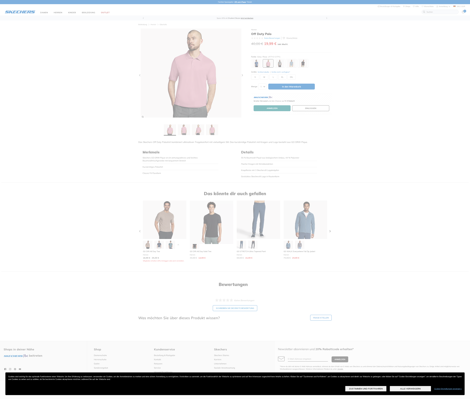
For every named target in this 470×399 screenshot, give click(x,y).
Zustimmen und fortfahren (366, 388)
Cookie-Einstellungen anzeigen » (448, 388)
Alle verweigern (410, 388)
